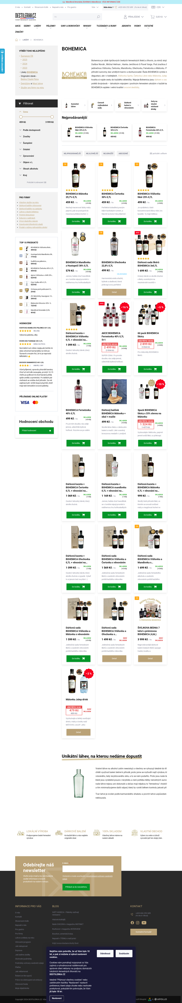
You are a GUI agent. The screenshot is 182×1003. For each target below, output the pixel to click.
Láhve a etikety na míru (24, 938)
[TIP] (78, 177)
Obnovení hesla (21, 984)
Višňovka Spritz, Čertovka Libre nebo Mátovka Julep (142, 76)
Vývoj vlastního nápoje (28, 221)
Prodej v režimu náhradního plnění (33, 227)
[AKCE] (150, 245)
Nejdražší (108, 153)
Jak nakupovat (21, 946)
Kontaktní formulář (143, 932)
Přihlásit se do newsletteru (76, 887)
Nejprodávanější (72, 153)
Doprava (18, 950)
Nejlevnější (92, 153)
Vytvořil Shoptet (139, 999)
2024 (24, 64)
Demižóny (25, 83)
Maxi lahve (38, 83)
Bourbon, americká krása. (62, 934)
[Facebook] (132, 922)
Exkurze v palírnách (27, 218)
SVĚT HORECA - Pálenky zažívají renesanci (65, 913)
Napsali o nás (57, 7)
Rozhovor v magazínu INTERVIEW (66, 929)
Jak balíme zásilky (22, 955)
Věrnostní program (23, 942)
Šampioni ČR (27, 56)
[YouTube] (144, 922)
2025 (24, 59)
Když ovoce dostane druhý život (65, 943)
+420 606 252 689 (143, 914)
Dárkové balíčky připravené (30, 205)
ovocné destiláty (131, 87)
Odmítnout (105, 953)
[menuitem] (19, 26)
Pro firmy (19, 934)
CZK (159, 7)
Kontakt (27, 7)
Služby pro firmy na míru (32, 87)
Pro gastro (71, 7)
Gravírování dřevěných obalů (31, 224)
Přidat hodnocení (29, 430)
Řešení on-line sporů (23, 976)
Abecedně (123, 153)
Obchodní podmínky (23, 959)
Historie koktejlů (58, 919)
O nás (17, 7)
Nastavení (57, 998)
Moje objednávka (22, 988)
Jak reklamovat (21, 971)
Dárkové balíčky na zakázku (30, 209)
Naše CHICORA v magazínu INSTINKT (67, 924)
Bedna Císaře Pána (30, 79)
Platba (18, 967)
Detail (114, 292)
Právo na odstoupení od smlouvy (28, 980)
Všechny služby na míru (29, 202)
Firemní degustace (26, 215)
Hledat (98, 17)
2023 (24, 68)
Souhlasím (124, 953)
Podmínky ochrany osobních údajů (29, 963)
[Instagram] (138, 922)
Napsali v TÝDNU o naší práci (64, 938)
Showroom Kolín (41, 7)
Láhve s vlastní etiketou (29, 212)
